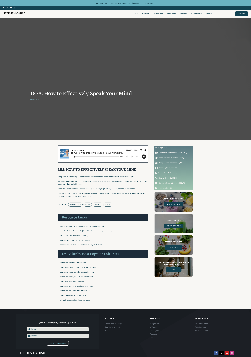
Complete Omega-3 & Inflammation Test (76, 286)
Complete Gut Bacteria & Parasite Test (75, 291)
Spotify (87, 204)
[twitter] (7, 7)
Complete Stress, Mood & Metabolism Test (77, 272)
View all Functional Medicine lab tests (75, 300)
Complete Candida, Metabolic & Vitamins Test (78, 267)
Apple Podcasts (75, 204)
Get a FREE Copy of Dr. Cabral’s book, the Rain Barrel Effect (83, 226)
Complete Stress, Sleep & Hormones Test (76, 277)
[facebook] (4, 7)
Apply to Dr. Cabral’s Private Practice (75, 240)
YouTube (98, 204)
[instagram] (14, 7)
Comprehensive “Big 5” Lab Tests (73, 295)
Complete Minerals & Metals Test (73, 263)
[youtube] (11, 7)
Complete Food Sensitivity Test (72, 281)
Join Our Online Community (71, 231)
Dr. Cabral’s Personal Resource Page (74, 235)
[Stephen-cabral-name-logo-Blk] (15, 12)
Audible (107, 204)
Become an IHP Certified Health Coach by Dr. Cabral (81, 245)
